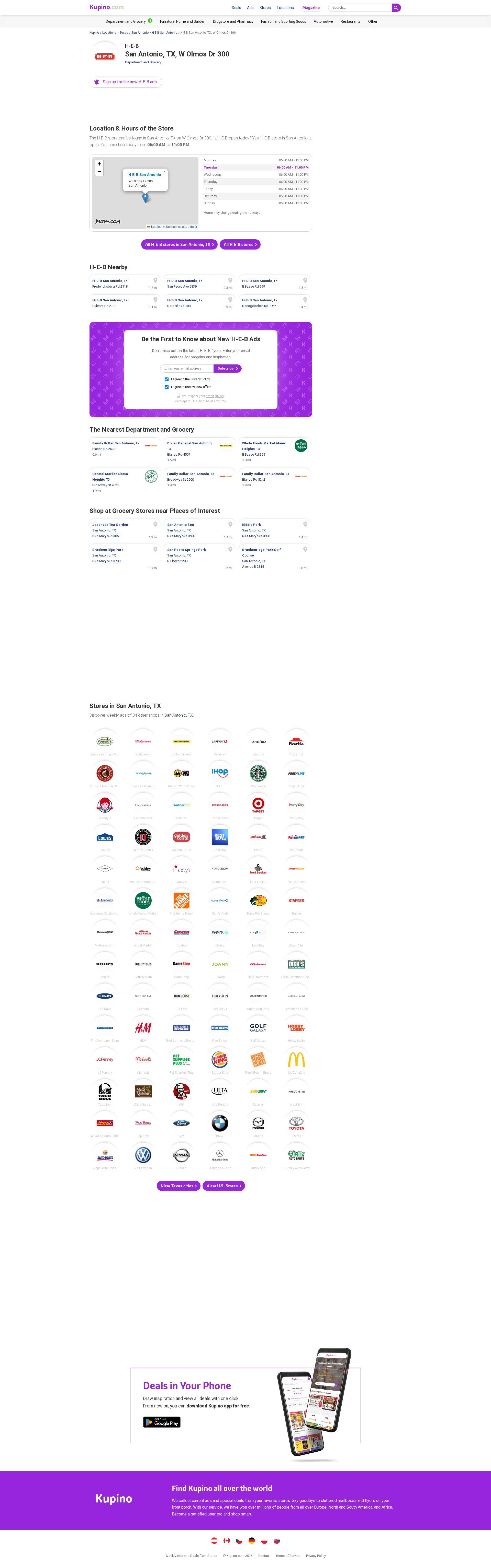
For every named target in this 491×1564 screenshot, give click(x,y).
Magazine (311, 7)
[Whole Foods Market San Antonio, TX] (143, 901)
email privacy (215, 396)
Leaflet (155, 226)
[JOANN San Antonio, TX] (219, 965)
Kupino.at (214, 1541)
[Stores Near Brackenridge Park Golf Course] (274, 558)
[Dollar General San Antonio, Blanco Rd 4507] (200, 452)
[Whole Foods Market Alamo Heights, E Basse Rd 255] (274, 452)
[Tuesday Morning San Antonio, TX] (143, 774)
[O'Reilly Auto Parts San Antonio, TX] (296, 1156)
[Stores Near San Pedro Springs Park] (200, 558)
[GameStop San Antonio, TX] (181, 965)
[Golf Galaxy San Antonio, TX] (258, 1028)
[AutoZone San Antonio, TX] (258, 1156)
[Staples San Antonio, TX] (296, 901)
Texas (124, 32)
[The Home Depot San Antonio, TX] (181, 901)
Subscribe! (226, 368)
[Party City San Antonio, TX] (296, 806)
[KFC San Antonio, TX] (181, 1092)
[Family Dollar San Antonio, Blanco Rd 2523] (125, 452)
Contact (264, 1556)
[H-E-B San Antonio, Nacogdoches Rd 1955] (274, 303)
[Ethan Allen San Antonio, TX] (296, 933)
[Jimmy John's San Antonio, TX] (143, 838)
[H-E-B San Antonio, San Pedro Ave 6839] (200, 284)
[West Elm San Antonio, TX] (296, 1092)
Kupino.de (252, 1541)
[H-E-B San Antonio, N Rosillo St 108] (200, 303)
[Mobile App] (161, 1423)
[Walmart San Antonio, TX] (181, 806)
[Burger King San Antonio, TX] (219, 1060)
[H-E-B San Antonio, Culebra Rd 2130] (125, 303)
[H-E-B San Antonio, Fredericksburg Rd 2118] (125, 284)
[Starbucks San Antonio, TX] (258, 774)
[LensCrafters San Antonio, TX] (143, 806)
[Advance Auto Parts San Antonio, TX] (104, 1124)
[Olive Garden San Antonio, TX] (143, 1092)
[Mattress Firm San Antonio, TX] (104, 933)
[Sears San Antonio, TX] (219, 933)
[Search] (396, 8)
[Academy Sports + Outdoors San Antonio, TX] (104, 901)
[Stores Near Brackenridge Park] (125, 558)
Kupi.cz (239, 1541)
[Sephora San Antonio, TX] (143, 997)
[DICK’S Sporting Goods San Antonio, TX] (296, 965)
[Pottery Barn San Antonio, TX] (143, 965)
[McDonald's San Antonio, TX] (296, 1060)
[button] (126, 82)
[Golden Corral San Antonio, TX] (181, 838)
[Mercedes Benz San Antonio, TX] (219, 1156)
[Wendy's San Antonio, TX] (104, 806)
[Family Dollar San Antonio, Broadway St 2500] (200, 482)
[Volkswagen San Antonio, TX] (143, 1156)
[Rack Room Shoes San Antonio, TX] (258, 1060)
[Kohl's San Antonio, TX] (104, 965)
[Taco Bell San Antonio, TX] (104, 1092)
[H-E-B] (105, 57)
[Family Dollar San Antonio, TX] (296, 869)
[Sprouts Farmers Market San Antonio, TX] (104, 742)
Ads (250, 7)
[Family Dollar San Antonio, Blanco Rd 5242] (274, 482)
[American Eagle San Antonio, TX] (296, 997)
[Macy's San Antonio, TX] (181, 869)
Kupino (94, 32)
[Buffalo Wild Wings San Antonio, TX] (181, 774)
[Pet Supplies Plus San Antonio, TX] (181, 1060)
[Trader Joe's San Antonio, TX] (219, 806)
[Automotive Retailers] (323, 21)
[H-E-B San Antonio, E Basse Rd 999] (274, 284)
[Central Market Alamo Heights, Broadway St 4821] (125, 482)
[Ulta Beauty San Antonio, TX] (219, 1092)
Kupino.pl (264, 1541)
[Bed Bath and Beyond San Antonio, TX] (181, 1028)
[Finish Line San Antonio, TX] (296, 774)
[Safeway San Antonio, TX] (219, 742)
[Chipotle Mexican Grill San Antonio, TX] (104, 774)
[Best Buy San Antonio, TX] (219, 838)
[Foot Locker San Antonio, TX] (258, 869)
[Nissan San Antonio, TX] (181, 1156)
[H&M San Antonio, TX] (143, 1028)
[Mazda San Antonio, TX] (258, 1124)
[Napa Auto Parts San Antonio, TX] (104, 1156)
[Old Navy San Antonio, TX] (104, 997)
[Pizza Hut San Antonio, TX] (296, 742)
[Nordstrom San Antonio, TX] (219, 869)
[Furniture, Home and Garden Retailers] (182, 21)
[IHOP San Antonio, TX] (219, 774)
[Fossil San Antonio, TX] (104, 869)
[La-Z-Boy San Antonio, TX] (258, 933)
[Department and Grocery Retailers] (129, 21)
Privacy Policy (200, 379)
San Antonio (140, 32)
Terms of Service (288, 1556)
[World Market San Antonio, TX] (143, 933)
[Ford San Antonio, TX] (181, 1124)
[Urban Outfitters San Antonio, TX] (258, 997)
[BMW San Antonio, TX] (219, 1124)
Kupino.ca (227, 1541)
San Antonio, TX (178, 715)
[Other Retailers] (372, 21)
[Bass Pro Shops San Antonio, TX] (258, 901)
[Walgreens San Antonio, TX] (143, 742)
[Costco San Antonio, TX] (181, 933)
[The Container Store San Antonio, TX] (104, 1028)
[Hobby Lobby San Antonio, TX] (296, 1028)
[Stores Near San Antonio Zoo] (200, 530)
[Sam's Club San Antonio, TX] (219, 901)
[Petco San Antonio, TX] (258, 838)
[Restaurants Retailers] (351, 21)
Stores (265, 7)
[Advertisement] (201, 104)
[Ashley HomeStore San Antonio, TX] (143, 869)
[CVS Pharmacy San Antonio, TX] (258, 965)
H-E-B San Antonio (164, 32)
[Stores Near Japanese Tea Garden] (125, 530)
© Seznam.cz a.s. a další (180, 226)
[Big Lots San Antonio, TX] (181, 997)
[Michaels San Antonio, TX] (143, 1060)
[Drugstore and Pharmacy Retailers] (233, 21)
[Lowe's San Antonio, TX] (104, 838)
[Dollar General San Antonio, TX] (181, 742)
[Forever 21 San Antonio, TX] (219, 997)
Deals (236, 7)
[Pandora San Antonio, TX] (258, 742)
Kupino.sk (277, 1541)
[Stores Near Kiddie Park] (274, 530)
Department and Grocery (143, 62)
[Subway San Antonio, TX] (258, 1092)
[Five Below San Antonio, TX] (219, 1028)
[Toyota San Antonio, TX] (296, 1124)
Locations (285, 7)
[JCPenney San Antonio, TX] (104, 1060)
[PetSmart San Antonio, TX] (296, 838)
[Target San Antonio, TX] (258, 806)
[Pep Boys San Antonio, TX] (143, 1124)
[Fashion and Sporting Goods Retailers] (283, 21)
